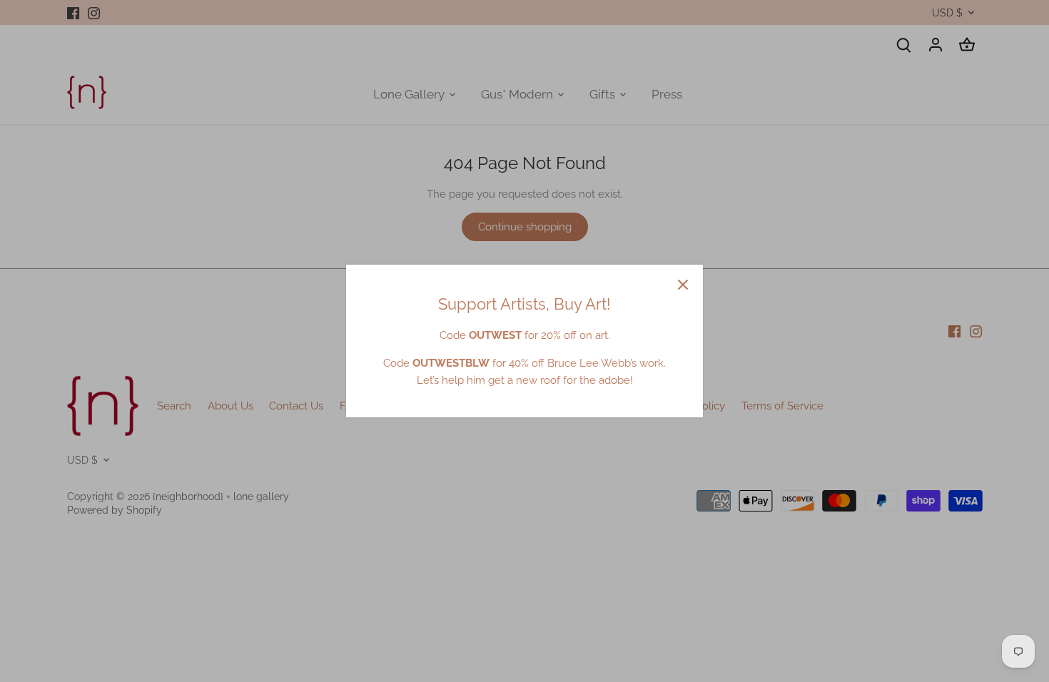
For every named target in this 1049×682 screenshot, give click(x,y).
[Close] (683, 284)
